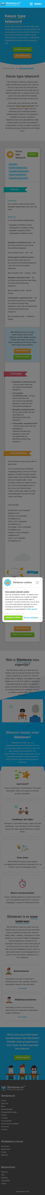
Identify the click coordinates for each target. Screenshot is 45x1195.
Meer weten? (32, 609)
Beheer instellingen (31, 618)
